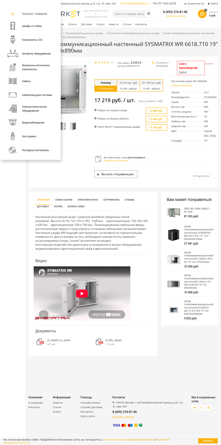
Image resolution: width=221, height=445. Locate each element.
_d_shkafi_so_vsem (58, 340)
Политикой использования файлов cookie (128, 439)
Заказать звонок (175, 16)
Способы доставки (91, 407)
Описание (43, 199)
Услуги (100, 24)
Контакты (141, 24)
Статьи (127, 24)
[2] (99, 63)
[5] (108, 63)
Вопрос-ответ (76, 206)
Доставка (86, 24)
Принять (208, 440)
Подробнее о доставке (116, 160)
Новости (114, 24)
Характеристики (88, 199)
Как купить (86, 411)
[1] (96, 63)
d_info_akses (113, 340)
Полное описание (181, 85)
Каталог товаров (34, 14)
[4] (105, 63)
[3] (102, 63)
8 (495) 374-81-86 (175, 12)
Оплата (72, 24)
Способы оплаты (90, 402)
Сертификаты (111, 199)
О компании (35, 402)
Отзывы (129, 199)
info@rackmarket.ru (137, 3)
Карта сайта (87, 416)
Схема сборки (64, 199)
